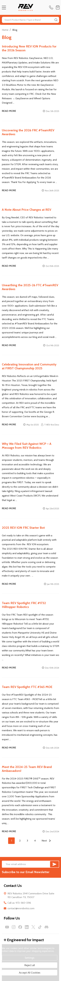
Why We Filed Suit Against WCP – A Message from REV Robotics (26, 445)
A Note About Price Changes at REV (26, 209)
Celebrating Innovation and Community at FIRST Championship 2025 (29, 366)
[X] (33, 927)
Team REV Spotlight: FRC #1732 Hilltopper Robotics (24, 605)
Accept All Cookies (29, 972)
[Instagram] (13, 927)
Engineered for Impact (25, 940)
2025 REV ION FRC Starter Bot (23, 527)
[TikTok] (40, 927)
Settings (29, 957)
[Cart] (57, 7)
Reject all (29, 965)
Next (45, 840)
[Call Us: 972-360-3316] (51, 7)
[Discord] (46, 927)
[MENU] (4, 7)
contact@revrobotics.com (21, 908)
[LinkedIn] (26, 927)
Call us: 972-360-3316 (19, 902)
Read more (9, 110)
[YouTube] (7, 927)
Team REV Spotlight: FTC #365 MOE (27, 687)
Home (5, 29)
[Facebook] (20, 927)
